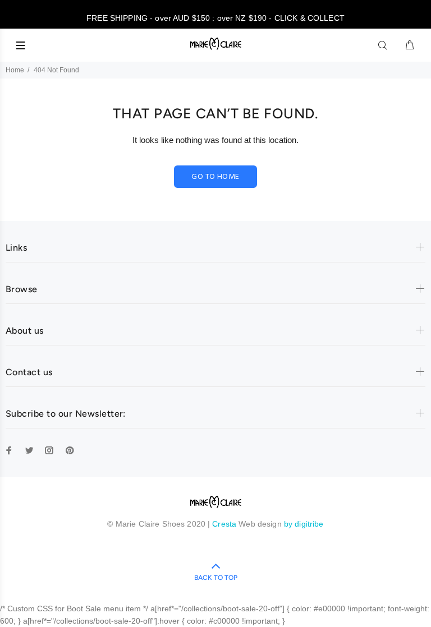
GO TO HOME (215, 176)
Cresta (225, 523)
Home (15, 70)
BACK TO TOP (215, 578)
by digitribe (304, 523)
